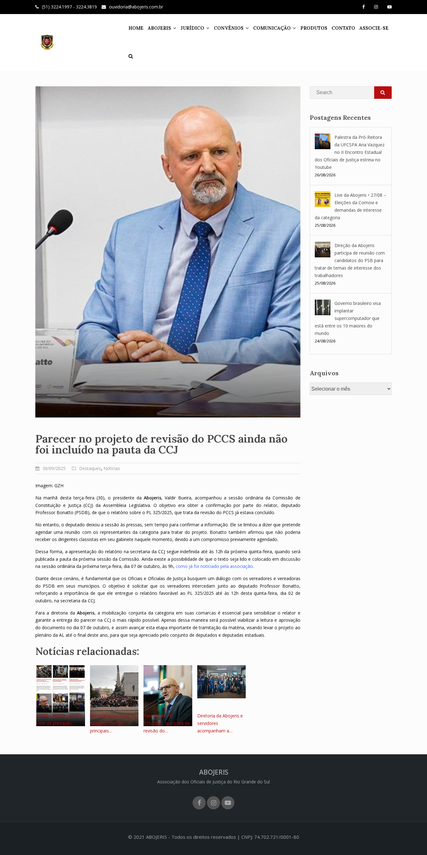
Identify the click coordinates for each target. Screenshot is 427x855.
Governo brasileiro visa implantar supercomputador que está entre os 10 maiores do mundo (348, 318)
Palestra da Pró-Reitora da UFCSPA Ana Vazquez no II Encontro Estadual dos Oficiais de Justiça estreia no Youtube (349, 152)
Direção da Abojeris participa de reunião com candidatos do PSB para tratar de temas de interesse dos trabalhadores (350, 260)
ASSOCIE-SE (374, 28)
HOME (135, 28)
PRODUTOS (313, 28)
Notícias (111, 468)
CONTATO (343, 28)
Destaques (90, 468)
